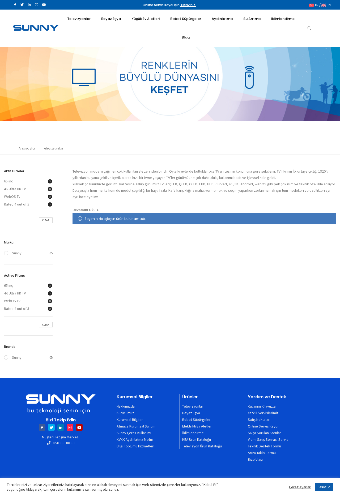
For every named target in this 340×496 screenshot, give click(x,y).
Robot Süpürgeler (196, 419)
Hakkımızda (126, 406)
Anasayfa (27, 148)
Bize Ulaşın (256, 459)
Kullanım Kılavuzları (263, 406)
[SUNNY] (36, 28)
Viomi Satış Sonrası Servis (268, 439)
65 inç (8, 181)
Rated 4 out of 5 (16, 204)
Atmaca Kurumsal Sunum (136, 426)
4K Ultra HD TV (15, 188)
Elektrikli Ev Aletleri (197, 426)
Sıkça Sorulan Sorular (264, 432)
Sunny (17, 253)
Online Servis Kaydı (263, 426)
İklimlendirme (193, 432)
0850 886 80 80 (63, 443)
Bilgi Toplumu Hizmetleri (135, 446)
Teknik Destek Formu (264, 446)
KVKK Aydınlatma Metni (135, 439)
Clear (45, 220)
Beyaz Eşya (191, 413)
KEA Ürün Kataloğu (196, 439)
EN (328, 4)
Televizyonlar (192, 406)
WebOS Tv (12, 196)
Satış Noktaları (259, 419)
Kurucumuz (125, 413)
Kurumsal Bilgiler (130, 419)
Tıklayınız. (188, 5)
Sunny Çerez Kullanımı (134, 432)
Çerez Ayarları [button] (300, 487)
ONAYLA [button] (324, 487)
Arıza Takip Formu (262, 452)
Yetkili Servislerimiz (263, 413)
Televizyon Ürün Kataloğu (202, 446)
